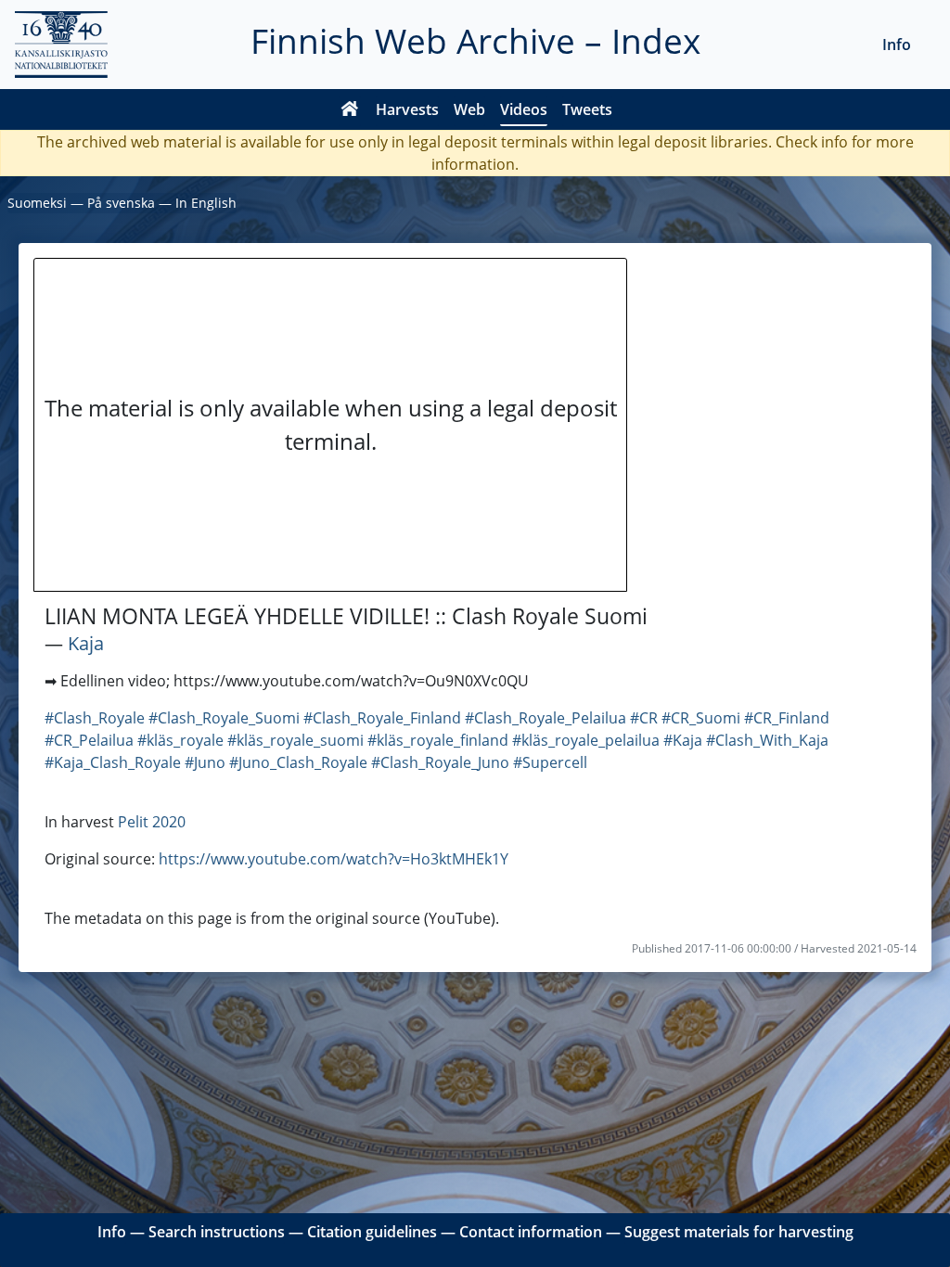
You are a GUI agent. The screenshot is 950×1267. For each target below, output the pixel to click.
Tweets (587, 109)
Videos (523, 109)
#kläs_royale (180, 740)
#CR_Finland (786, 718)
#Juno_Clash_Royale (298, 762)
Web (469, 109)
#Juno (205, 762)
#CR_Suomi (700, 718)
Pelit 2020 (152, 822)
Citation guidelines (372, 1232)
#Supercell (550, 762)
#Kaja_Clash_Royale (113, 762)
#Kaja (682, 740)
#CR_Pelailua (89, 740)
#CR (644, 718)
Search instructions (216, 1232)
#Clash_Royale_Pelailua (545, 718)
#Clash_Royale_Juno (440, 762)
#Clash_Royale (95, 718)
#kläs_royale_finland (437, 740)
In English (206, 202)
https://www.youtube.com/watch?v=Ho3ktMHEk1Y (333, 859)
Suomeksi (37, 202)
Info (896, 44)
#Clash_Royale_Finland (382, 718)
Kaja (86, 643)
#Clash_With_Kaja (767, 740)
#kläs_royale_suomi (295, 740)
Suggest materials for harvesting (739, 1232)
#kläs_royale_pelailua (586, 740)
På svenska (121, 202)
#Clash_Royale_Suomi (224, 718)
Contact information (530, 1232)
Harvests (407, 109)
